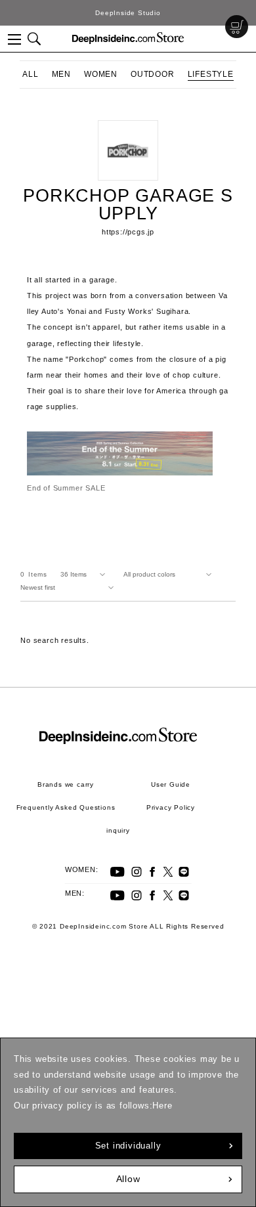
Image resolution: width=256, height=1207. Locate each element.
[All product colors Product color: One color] (170, 574)
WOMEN (100, 74)
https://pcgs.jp (128, 232)
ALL (30, 74)
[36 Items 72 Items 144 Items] (85, 574)
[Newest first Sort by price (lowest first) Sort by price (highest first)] (69, 587)
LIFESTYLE (211, 74)
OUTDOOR (153, 74)
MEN (61, 74)
